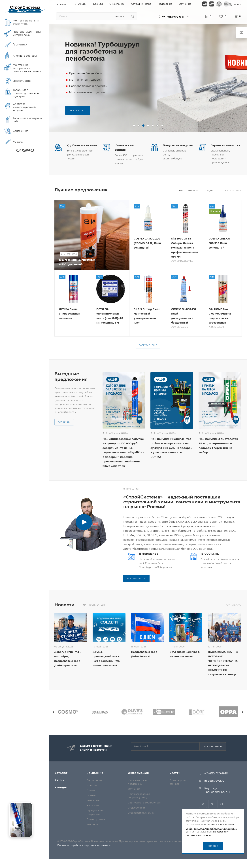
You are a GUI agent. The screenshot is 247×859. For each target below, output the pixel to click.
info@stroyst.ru (214, 780)
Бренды (60, 787)
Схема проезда (96, 819)
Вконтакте (203, 804)
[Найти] (132, 16)
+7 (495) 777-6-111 (173, 16)
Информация (138, 773)
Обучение (134, 788)
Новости (92, 785)
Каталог (61, 773)
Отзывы (91, 795)
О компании (94, 780)
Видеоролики (136, 807)
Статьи (91, 790)
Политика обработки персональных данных (84, 845)
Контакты (92, 824)
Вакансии (93, 805)
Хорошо (213, 846)
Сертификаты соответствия (144, 802)
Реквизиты (93, 800)
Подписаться (213, 746)
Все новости (234, 605)
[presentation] (53, 711)
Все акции (64, 422)
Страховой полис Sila (141, 812)
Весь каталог (233, 191)
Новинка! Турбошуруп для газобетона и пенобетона (102, 51)
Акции (59, 780)
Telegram (212, 804)
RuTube (221, 804)
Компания (95, 773)
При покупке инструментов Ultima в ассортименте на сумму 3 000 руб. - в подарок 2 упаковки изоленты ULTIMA (171, 448)
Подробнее (77, 110)
